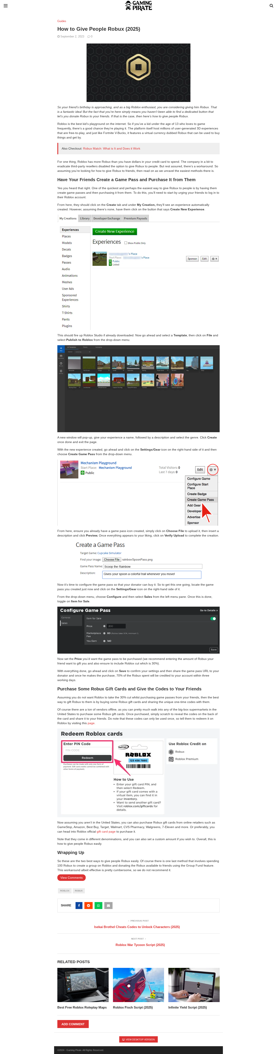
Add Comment (73, 1024)
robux (79, 891)
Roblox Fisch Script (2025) (133, 1007)
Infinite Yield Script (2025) (187, 1007)
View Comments (71, 877)
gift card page (106, 831)
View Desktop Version (140, 1039)
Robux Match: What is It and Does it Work (111, 148)
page (91, 723)
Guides (61, 21)
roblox (64, 891)
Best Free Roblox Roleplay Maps (82, 1007)
